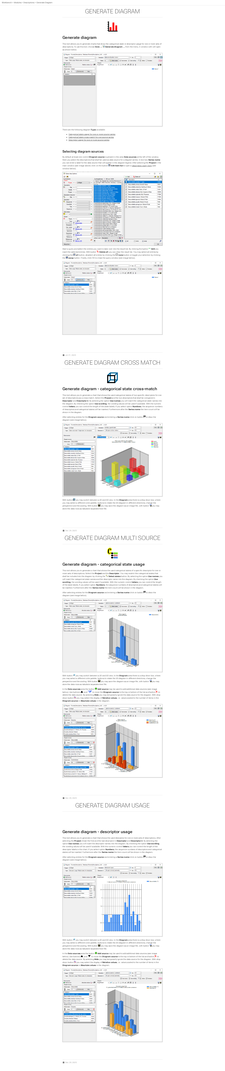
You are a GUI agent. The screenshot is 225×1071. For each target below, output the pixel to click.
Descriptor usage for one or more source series (89, 140)
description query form (142, 166)
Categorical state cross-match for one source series (91, 137)
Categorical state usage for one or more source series (92, 134)
